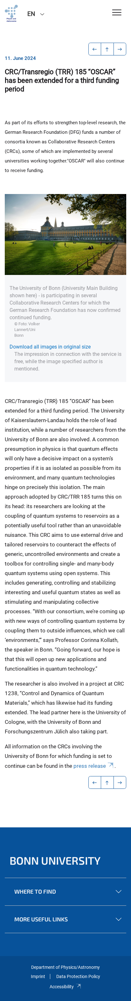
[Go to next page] (120, 49)
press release (89, 766)
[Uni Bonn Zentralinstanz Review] (11, 13)
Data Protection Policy (78, 976)
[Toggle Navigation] (116, 12)
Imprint (38, 976)
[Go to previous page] (94, 49)
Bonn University (55, 860)
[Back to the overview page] (107, 49)
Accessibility (62, 986)
